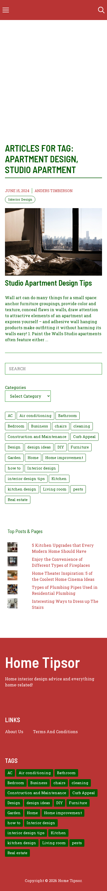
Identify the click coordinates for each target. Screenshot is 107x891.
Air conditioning (35, 415)
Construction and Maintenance (37, 436)
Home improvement (64, 457)
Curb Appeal (84, 436)
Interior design (41, 468)
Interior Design (20, 199)
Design (14, 447)
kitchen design (22, 489)
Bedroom (16, 426)
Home (33, 457)
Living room (54, 489)
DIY (60, 447)
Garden (14, 457)
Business (39, 426)
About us (14, 731)
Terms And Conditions (55, 731)
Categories (15, 387)
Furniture (80, 447)
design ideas (39, 447)
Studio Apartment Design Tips (48, 282)
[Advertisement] (53, 86)
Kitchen (59, 478)
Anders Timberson (54, 190)
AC (10, 415)
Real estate (18, 499)
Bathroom (67, 415)
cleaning (81, 426)
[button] (101, 10)
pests (78, 489)
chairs (61, 426)
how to (14, 468)
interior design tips (26, 478)
